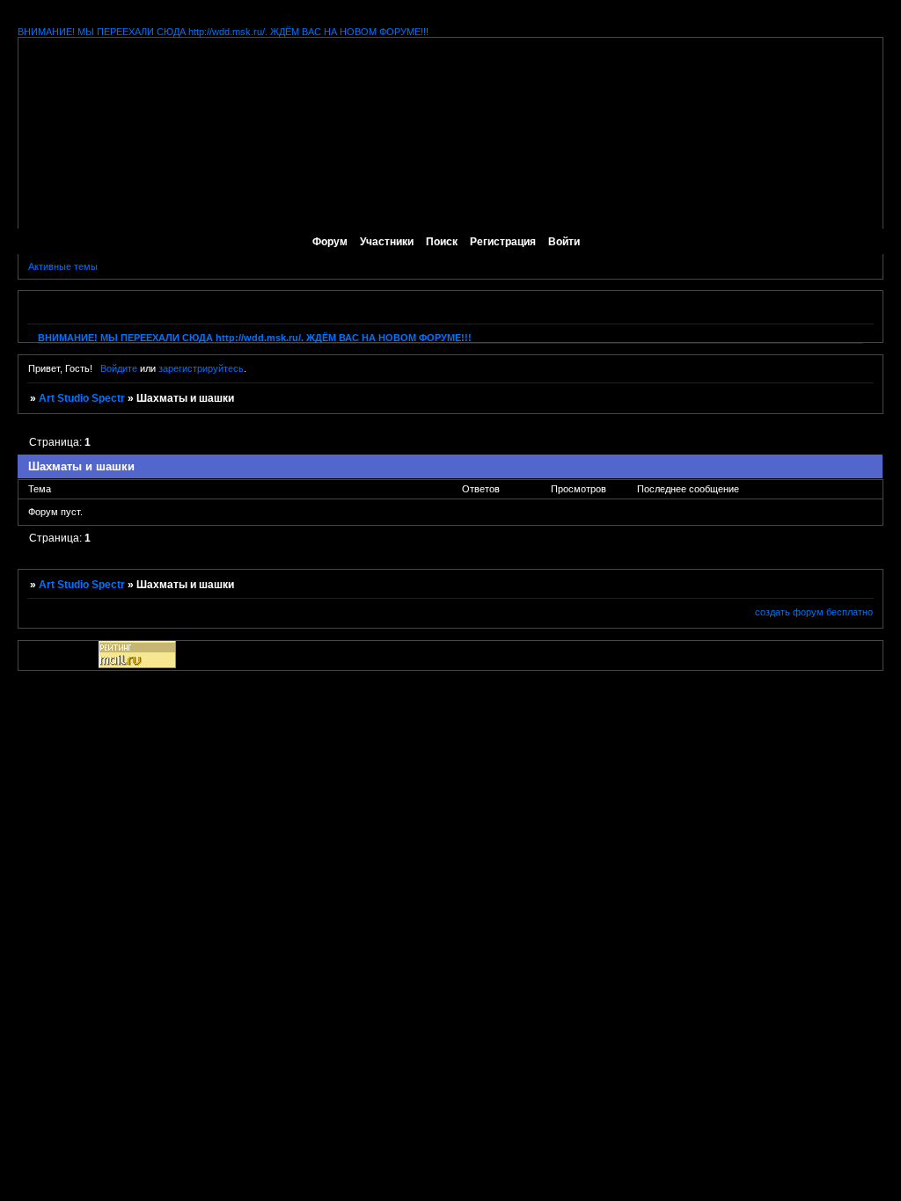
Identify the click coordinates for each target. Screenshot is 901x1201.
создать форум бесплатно (814, 612)
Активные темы (63, 266)
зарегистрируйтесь (201, 368)
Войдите (118, 368)
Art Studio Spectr (82, 398)
